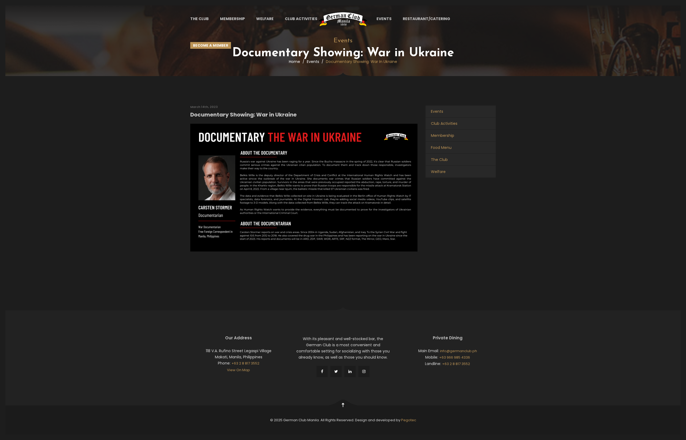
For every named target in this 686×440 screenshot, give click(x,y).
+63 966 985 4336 (454, 357)
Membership (232, 18)
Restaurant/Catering (426, 18)
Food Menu (441, 147)
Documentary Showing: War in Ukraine (243, 114)
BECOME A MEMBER (210, 45)
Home (294, 61)
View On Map (238, 370)
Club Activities (301, 18)
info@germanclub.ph (458, 350)
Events (384, 18)
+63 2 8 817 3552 (245, 363)
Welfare (265, 18)
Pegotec (408, 420)
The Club (199, 18)
